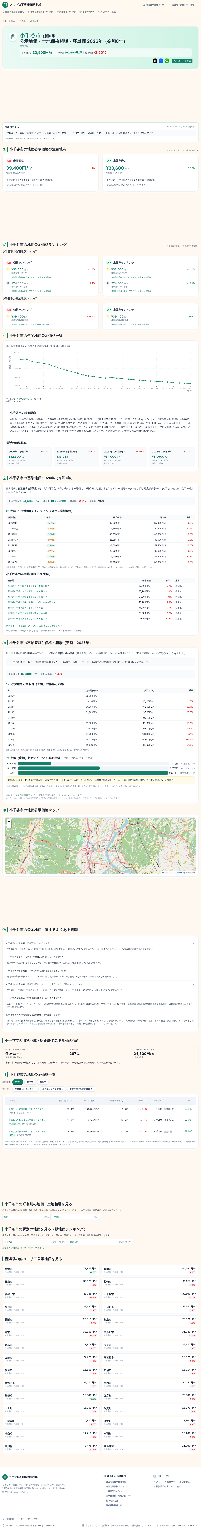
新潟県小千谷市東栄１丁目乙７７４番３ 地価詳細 (31, 291)
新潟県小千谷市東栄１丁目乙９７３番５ (26, 596)
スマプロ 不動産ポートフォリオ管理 (173, 1481)
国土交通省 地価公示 (25, 399)
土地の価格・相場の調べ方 (118, 1496)
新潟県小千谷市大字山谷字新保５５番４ (26, 618)
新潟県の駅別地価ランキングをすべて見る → (23, 1248)
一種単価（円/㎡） (116, 1101)
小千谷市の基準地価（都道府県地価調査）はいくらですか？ (34, 998)
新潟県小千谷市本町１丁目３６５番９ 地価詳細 (30, 324)
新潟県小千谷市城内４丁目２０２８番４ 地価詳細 (31, 277)
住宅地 (30, 1082)
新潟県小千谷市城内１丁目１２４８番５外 (27, 586)
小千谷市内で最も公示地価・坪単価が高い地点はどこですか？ (35, 957)
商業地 (43, 1082)
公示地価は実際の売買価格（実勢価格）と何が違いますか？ (34, 1014)
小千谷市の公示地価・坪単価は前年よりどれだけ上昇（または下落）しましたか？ (44, 984)
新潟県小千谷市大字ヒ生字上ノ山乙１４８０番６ (30, 602)
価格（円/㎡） (64, 1101)
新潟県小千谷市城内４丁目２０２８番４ (27, 1120)
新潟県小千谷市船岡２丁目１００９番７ (26, 607)
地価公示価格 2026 (155, 4)
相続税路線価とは (114, 1505)
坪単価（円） (89, 1101)
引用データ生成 (108, 11)
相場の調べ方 (88, 11)
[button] (114, 848)
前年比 (140, 1101)
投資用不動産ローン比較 (183, 4)
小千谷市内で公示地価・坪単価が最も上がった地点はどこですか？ (37, 970)
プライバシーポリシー (31, 1519)
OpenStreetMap (179, 872)
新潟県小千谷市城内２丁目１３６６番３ (26, 591)
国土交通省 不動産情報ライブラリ (24, 795)
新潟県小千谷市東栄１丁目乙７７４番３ (27, 1131)
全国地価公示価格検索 (116, 1481)
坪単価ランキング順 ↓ (25, 1089)
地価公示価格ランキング (41, 11)
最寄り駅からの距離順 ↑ (81, 1089)
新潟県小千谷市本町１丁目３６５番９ (26, 1109)
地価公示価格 (8, 21)
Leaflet (167, 872)
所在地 (12, 1101)
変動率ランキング (67, 11)
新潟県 (22, 21)
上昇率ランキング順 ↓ (52, 1089)
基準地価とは (112, 1500)
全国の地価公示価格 (14, 11)
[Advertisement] (100, 96)
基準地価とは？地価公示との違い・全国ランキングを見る (33, 626)
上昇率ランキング (114, 1491)
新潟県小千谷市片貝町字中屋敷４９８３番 (27, 613)
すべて (18, 1082)
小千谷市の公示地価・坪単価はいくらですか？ (27, 943)
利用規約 (10, 1519)
